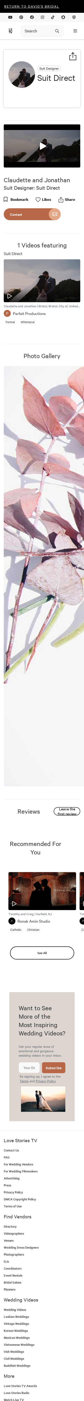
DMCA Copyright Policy (20, 1199)
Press (7, 1185)
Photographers (14, 1254)
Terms (24, 1081)
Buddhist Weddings (17, 1365)
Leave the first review (67, 811)
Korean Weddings (16, 1330)
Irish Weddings (14, 1351)
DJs (6, 1261)
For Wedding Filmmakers (21, 1171)
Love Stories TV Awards (20, 1386)
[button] (42, 145)
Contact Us (11, 1150)
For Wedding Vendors (18, 1164)
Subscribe (54, 1067)
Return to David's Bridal (31, 6)
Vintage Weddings (16, 1323)
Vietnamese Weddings (19, 1344)
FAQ (7, 1157)
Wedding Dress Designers (21, 1247)
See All (42, 953)
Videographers (14, 1233)
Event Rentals (13, 1275)
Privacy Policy (46, 1081)
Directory (10, 1226)
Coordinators (12, 1268)
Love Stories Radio (16, 1393)
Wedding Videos (15, 1309)
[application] (42, 146)
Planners (9, 1289)
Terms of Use (13, 1206)
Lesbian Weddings (16, 1316)
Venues (9, 1240)
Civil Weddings (14, 1358)
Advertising (12, 1178)
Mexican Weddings (17, 1337)
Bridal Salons (12, 1282)
